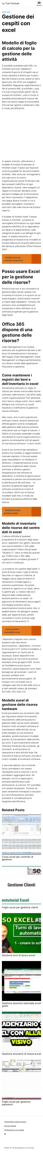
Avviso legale (10, 1126)
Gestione (6, 12)
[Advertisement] (21, 135)
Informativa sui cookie (14, 1130)
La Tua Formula (10, 3)
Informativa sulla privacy (15, 1122)
